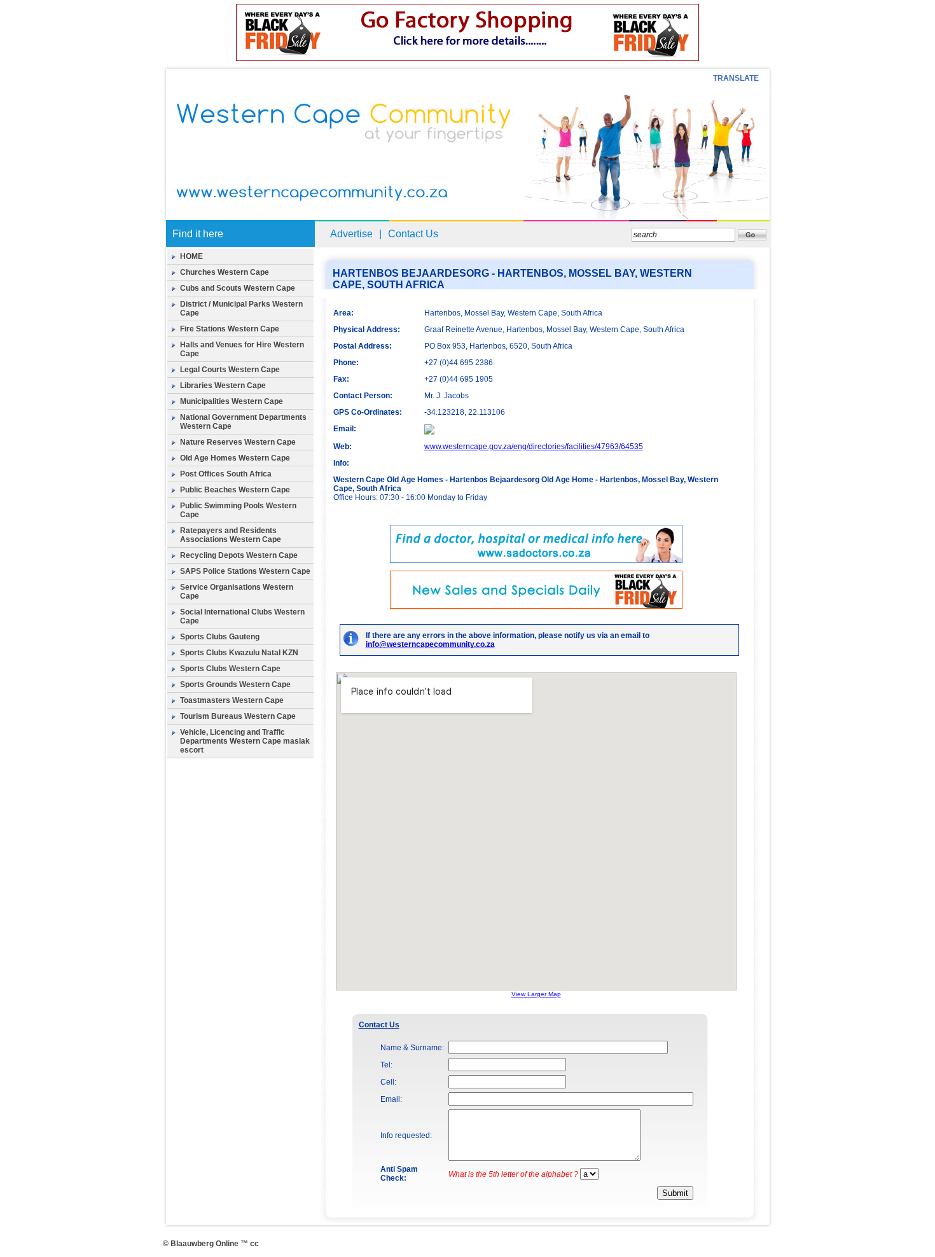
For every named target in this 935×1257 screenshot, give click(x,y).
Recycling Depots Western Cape (239, 555)
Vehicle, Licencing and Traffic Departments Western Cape (232, 737)
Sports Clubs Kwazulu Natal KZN (239, 652)
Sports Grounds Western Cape (235, 684)
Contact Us (413, 233)
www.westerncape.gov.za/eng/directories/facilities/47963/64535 (533, 446)
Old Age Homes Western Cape (235, 458)
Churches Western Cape (224, 272)
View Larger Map (536, 993)
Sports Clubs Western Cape (230, 668)
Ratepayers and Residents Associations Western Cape (230, 535)
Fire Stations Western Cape (229, 328)
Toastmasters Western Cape (232, 700)
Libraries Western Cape (223, 385)
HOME (191, 256)
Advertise (351, 233)
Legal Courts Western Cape (230, 369)
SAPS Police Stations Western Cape (245, 571)
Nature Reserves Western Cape (238, 442)
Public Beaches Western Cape (235, 489)
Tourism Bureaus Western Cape (238, 716)
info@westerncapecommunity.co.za (430, 644)
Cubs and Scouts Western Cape (237, 288)
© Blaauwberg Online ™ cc (211, 1243)
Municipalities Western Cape (231, 401)
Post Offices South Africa (226, 473)
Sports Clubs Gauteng (220, 636)
